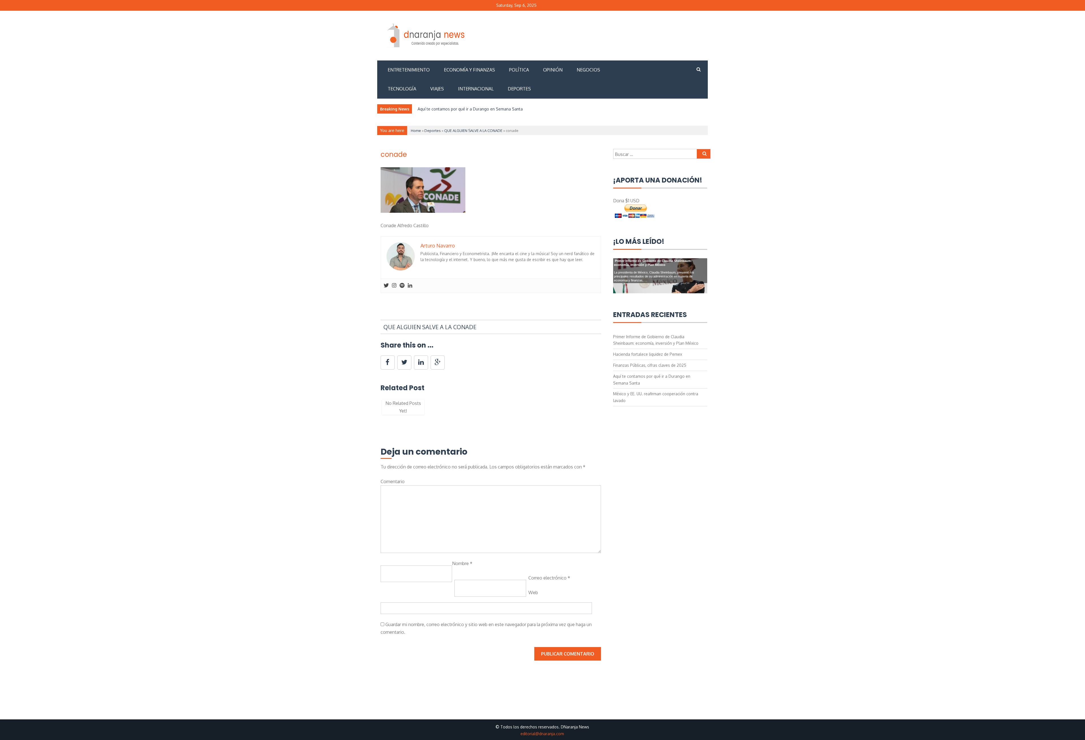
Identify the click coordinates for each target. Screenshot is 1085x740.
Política (519, 70)
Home (416, 130)
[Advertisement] (604, 34)
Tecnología (402, 89)
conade (394, 154)
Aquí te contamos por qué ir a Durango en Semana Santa (470, 109)
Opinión (553, 70)
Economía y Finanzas (469, 70)
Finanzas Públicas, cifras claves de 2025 (649, 365)
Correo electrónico (549, 578)
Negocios (588, 70)
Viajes (437, 89)
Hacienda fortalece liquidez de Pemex (647, 354)
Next (609, 410)
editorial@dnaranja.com (542, 733)
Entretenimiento (409, 70)
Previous (372, 410)
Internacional (476, 89)
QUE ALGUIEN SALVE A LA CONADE (473, 130)
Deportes (519, 89)
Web (533, 592)
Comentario (393, 481)
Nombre (462, 563)
